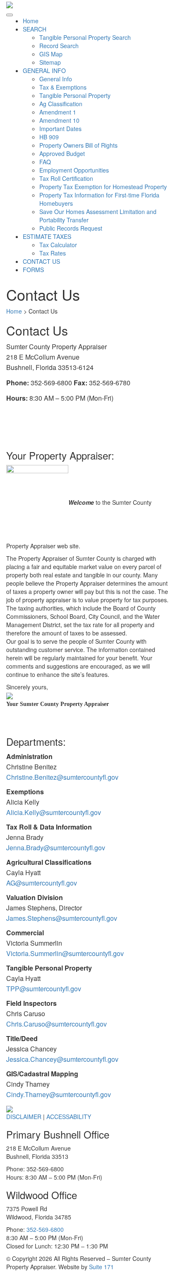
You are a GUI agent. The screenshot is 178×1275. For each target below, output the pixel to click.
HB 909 (49, 137)
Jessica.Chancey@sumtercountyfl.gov (62, 1059)
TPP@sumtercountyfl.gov (43, 988)
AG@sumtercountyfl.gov (41, 883)
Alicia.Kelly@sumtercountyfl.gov (53, 812)
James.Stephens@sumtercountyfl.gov (61, 918)
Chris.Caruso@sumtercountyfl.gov (56, 1024)
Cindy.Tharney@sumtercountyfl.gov (58, 1094)
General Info (55, 79)
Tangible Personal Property (75, 95)
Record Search (59, 45)
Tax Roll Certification (66, 178)
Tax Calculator (58, 245)
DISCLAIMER (24, 1116)
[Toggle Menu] (9, 15)
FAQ (45, 162)
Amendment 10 (59, 120)
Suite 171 (101, 1267)
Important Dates (60, 128)
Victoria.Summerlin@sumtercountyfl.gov (65, 953)
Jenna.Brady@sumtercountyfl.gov (55, 847)
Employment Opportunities (74, 170)
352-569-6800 (45, 1229)
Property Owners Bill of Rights (78, 145)
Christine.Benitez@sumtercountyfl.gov (62, 777)
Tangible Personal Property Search (85, 37)
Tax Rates (52, 253)
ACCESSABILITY (68, 1116)
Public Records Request (70, 228)
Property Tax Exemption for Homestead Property (103, 186)
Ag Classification (60, 104)
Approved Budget (62, 153)
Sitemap (50, 62)
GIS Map (51, 54)
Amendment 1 (57, 112)
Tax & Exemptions (63, 87)
